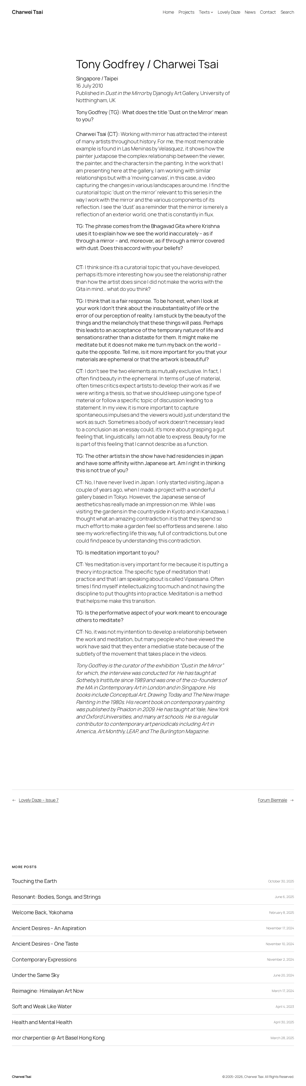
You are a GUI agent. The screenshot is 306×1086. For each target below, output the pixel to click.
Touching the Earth (34, 881)
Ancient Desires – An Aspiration (49, 928)
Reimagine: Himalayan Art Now (48, 991)
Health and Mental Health (42, 1022)
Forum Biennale (272, 800)
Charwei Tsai (27, 12)
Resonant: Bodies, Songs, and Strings (56, 897)
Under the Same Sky (35, 975)
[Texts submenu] (212, 12)
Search (287, 12)
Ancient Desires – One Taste (45, 944)
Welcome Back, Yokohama (42, 912)
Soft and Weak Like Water (42, 1006)
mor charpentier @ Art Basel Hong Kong (58, 1038)
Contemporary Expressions (44, 959)
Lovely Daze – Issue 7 (39, 800)
